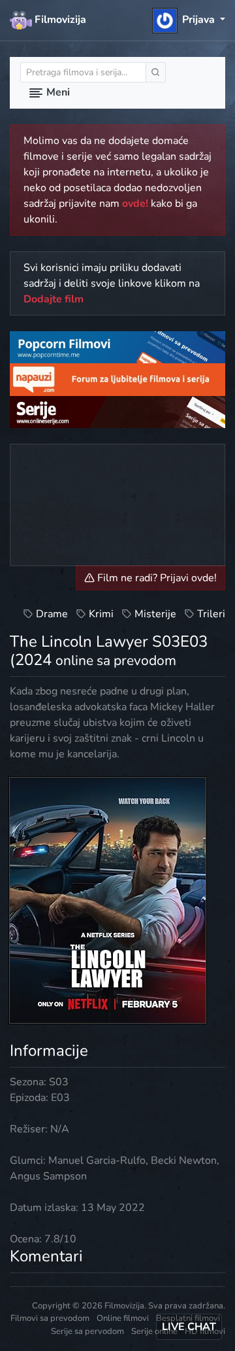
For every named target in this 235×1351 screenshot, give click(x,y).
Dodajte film (54, 299)
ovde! (135, 203)
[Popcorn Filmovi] (117, 347)
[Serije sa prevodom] (117, 411)
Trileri (211, 614)
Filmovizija (59, 19)
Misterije (155, 614)
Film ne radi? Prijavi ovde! (156, 578)
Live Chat (189, 1327)
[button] (189, 19)
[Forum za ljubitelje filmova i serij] (117, 379)
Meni (57, 92)
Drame (52, 614)
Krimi (101, 614)
